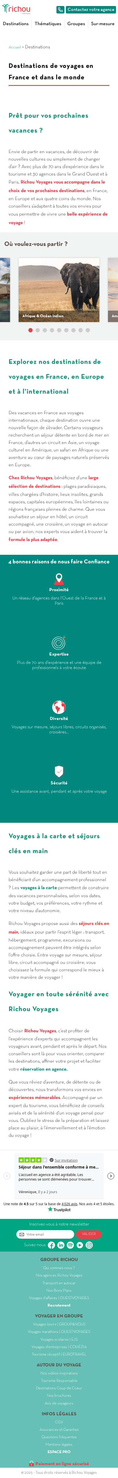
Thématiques (48, 24)
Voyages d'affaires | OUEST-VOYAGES (59, 1298)
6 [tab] (66, 330)
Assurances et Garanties (59, 1430)
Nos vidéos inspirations (59, 1373)
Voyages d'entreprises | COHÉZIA (59, 1347)
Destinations (16, 24)
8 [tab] (80, 330)
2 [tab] (38, 330)
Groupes (76, 24)
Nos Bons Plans (59, 1290)
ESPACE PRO (59, 1452)
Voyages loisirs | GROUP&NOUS (59, 1324)
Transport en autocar (59, 1283)
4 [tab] (52, 330)
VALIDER (89, 1234)
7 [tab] (73, 330)
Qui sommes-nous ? (59, 1268)
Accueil (15, 47)
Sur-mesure (103, 24)
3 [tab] (45, 330)
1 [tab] (30, 330)
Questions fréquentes (59, 1437)
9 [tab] (88, 330)
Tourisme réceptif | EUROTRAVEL (59, 1354)
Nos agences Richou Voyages (59, 1275)
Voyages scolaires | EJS (59, 1339)
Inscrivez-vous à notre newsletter (59, 1224)
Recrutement (59, 1305)
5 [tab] (59, 330)
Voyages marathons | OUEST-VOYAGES (59, 1332)
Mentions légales (59, 1445)
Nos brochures (59, 1396)
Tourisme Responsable (59, 1381)
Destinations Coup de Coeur (59, 1388)
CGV (59, 1422)
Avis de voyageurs (59, 1403)
